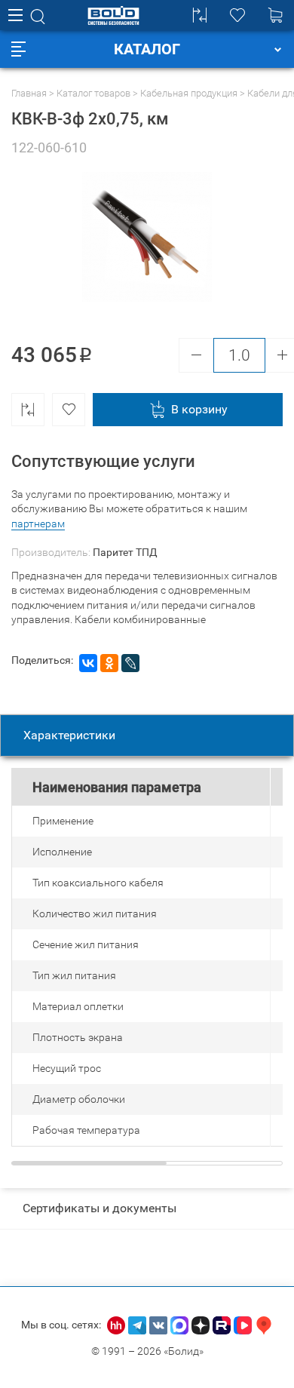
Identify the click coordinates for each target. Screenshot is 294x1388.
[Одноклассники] (109, 663)
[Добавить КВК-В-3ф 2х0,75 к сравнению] (27, 409)
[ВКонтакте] (88, 663)
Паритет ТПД (125, 552)
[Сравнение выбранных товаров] (200, 15)
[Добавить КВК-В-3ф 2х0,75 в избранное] (68, 409)
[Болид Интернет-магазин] (113, 15)
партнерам (38, 523)
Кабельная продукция (188, 93)
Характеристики (69, 735)
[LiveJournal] (130, 663)
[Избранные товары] (237, 15)
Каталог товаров (93, 93)
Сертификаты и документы (99, 1208)
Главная (29, 93)
